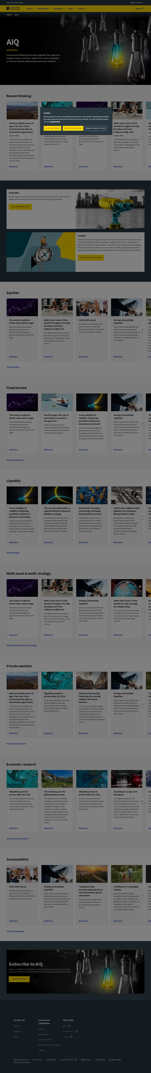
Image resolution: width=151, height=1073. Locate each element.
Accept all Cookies (52, 128)
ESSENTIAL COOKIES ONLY (73, 128)
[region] (76, 121)
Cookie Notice (54, 122)
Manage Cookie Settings (95, 128)
